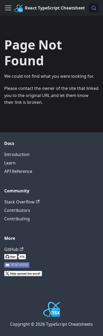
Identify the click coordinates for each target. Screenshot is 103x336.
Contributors (17, 210)
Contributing (17, 219)
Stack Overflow (19, 202)
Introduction (17, 154)
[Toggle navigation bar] (8, 8)
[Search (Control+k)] (94, 8)
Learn (10, 163)
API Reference (18, 171)
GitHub (11, 249)
